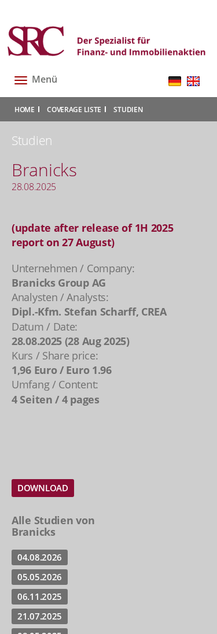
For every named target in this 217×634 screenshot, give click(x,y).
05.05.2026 (39, 577)
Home (24, 109)
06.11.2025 (39, 596)
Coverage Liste (74, 109)
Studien (127, 109)
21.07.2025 (39, 616)
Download (42, 488)
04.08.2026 (39, 557)
